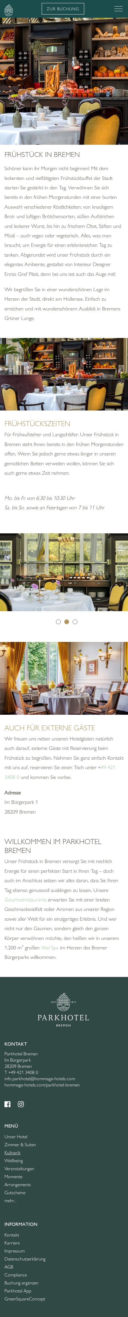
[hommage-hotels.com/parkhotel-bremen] (63, 1009)
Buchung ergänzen (21, 1283)
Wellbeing (13, 1160)
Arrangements (17, 1184)
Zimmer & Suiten (20, 1144)
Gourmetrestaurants (25, 900)
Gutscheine (14, 1192)
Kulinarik (12, 1152)
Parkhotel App (17, 1291)
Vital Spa (50, 948)
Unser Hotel (15, 1136)
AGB (8, 1267)
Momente (13, 1176)
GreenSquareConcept (24, 1299)
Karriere (12, 1243)
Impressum (14, 1251)
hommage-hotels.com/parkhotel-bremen (42, 1085)
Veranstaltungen (19, 1168)
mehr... (10, 1200)
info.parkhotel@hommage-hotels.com (39, 1078)
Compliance (15, 1275)
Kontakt (11, 1235)
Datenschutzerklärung (25, 1259)
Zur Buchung (63, 8)
